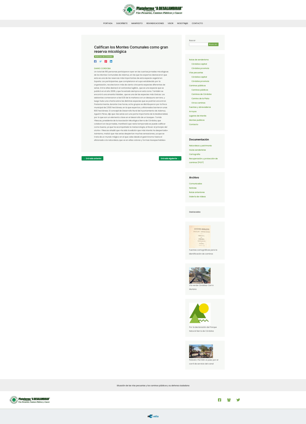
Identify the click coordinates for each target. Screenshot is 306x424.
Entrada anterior (92, 158)
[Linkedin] (111, 61)
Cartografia (194, 154)
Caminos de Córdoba (201, 94)
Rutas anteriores (197, 192)
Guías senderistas (197, 150)
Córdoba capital (199, 64)
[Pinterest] (106, 61)
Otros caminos (198, 102)
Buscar (192, 40)
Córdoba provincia (200, 68)
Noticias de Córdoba (104, 57)
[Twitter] (100, 61)
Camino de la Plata (200, 98)
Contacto (193, 124)
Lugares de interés (197, 115)
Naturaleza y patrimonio (200, 145)
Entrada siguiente (170, 158)
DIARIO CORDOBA (102, 68)
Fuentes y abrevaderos (200, 107)
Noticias (193, 188)
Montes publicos (197, 120)
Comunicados (195, 183)
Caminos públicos (199, 89)
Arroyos (193, 111)
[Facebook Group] (229, 400)
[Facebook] (95, 61)
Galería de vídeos (197, 196)
